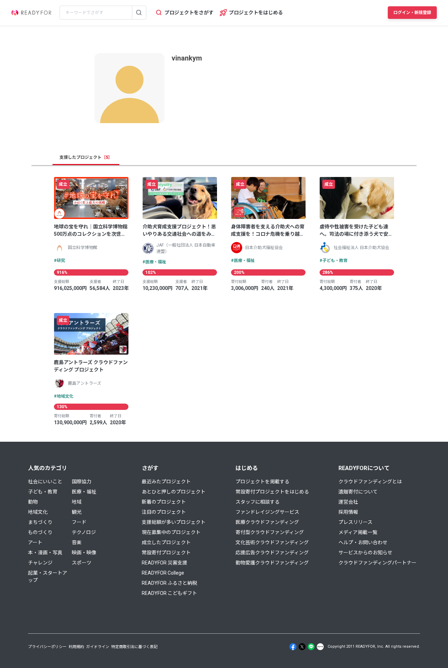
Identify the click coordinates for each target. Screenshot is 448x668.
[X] (302, 646)
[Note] (320, 646)
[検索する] (139, 13)
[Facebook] (292, 646)
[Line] (311, 646)
